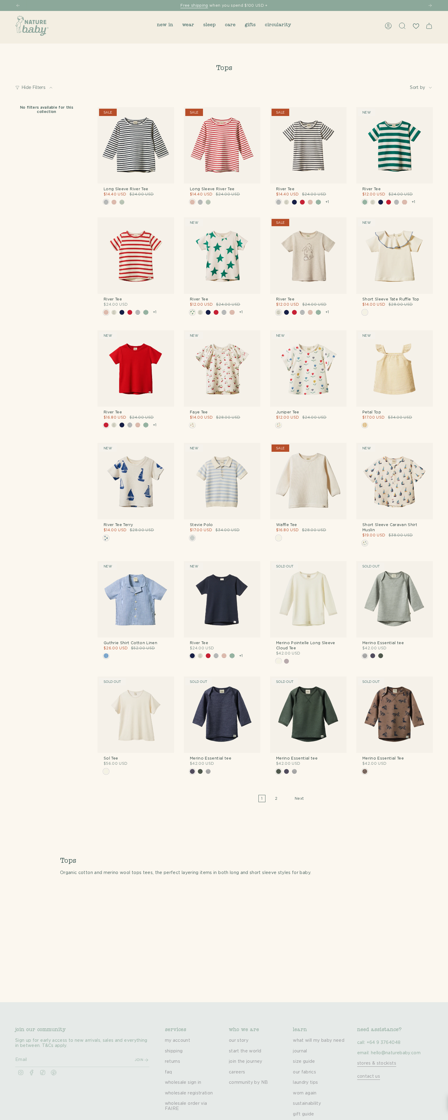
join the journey (245, 1061)
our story (238, 1040)
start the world (245, 1051)
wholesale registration (189, 1093)
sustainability (307, 1103)
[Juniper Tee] (308, 368)
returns (172, 1061)
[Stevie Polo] (222, 481)
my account (177, 1040)
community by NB (248, 1082)
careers (237, 1072)
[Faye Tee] (222, 368)
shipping (174, 1051)
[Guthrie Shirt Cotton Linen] (136, 599)
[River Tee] (308, 145)
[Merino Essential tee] (394, 599)
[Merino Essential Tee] (394, 714)
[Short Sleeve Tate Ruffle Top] (394, 255)
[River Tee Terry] (136, 481)
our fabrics (304, 1072)
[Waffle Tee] (308, 481)
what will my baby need (318, 1040)
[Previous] (18, 5)
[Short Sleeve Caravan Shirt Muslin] (394, 481)
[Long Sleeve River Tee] (136, 145)
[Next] (430, 5)
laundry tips (305, 1082)
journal (300, 1051)
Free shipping (194, 5)
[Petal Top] (394, 368)
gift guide (303, 1114)
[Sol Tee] (136, 714)
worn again (305, 1093)
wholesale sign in (183, 1082)
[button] (165, 26)
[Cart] (429, 26)
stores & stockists (376, 1063)
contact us (368, 1076)
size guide (304, 1061)
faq (168, 1072)
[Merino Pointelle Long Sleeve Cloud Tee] (308, 599)
